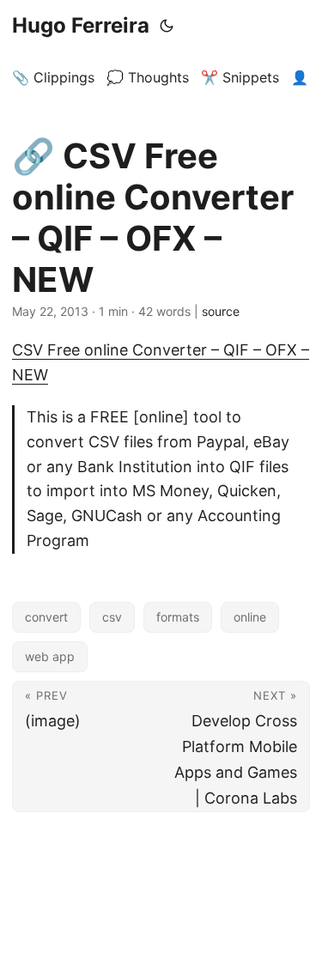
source (221, 311)
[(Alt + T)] (166, 26)
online (250, 617)
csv (112, 617)
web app (50, 656)
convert (46, 617)
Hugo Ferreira (80, 25)
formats (177, 617)
